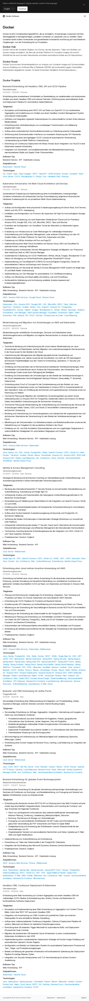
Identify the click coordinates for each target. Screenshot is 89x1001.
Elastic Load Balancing (25, 458)
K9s (14, 315)
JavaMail (46, 667)
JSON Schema (54, 174)
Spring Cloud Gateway (64, 664)
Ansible (25, 307)
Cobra (9, 174)
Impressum (51, 998)
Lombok (63, 667)
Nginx (71, 312)
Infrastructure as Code (53, 315)
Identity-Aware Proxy (22, 461)
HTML (40, 675)
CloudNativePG (9, 310)
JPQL (29, 667)
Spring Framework (33, 659)
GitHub (64, 310)
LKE (44, 304)
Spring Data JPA (33, 662)
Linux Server (8, 176)
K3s (15, 304)
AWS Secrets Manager (37, 312)
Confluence (45, 458)
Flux (44, 176)
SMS (24, 875)
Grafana (80, 310)
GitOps (38, 176)
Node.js (58, 675)
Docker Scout (10, 61)
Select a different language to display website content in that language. (30, 3)
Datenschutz (61, 998)
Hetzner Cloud (20, 167)
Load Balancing (70, 315)
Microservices (66, 681)
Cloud (53, 458)
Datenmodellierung (58, 678)
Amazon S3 (55, 307)
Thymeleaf (16, 667)
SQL (21, 452)
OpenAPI (43, 174)
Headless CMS (54, 176)
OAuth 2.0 (74, 452)
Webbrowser (20, 551)
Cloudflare (52, 312)
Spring (11, 452)
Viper (15, 174)
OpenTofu (7, 307)
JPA (23, 667)
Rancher (73, 304)
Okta (83, 558)
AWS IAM (81, 455)
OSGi (10, 767)
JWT (62, 558)
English (83, 998)
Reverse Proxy (44, 769)
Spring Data (20, 662)
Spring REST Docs (66, 662)
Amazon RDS (69, 455)
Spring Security (60, 659)
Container (73, 174)
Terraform (17, 307)
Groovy (28, 670)
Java (5, 452)
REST (35, 174)
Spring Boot (19, 659)
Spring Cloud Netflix (45, 664)
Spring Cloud (30, 664)
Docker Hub (9, 46)
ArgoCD (45, 307)
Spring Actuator (17, 664)
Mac (33, 561)
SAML (56, 558)
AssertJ (77, 667)
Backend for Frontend (35, 681)
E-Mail (43, 684)
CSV (11, 659)
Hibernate (37, 667)
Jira (37, 458)
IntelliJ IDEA (24, 678)
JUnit (70, 667)
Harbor (27, 310)
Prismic (47, 981)
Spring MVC (47, 659)
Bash (81, 174)
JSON (5, 659)
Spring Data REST (49, 662)
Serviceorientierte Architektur (50, 772)
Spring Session (74, 659)
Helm (77, 312)
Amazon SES (61, 673)
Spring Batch (8, 662)
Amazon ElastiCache (28, 673)
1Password (62, 312)
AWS (5, 297)
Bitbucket (38, 875)
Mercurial (61, 769)
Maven (36, 670)
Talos (66, 304)
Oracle (26, 452)
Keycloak (72, 310)
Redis (45, 452)
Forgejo (35, 310)
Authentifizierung (43, 561)
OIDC (66, 452)
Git (26, 315)
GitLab (57, 310)
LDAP (68, 558)
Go (4, 174)
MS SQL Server (26, 767)
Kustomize (7, 315)
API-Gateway (19, 681)
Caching (18, 769)
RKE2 (59, 304)
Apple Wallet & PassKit (56, 873)
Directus (65, 176)
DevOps (39, 315)
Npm (65, 675)
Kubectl (21, 315)
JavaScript (49, 675)
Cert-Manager (20, 312)
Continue (22, 9)
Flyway (54, 670)
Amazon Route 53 (46, 673)
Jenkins (21, 670)
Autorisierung (57, 561)
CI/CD (17, 176)
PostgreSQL (67, 307)
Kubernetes (7, 167)
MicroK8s (52, 304)
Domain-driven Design (40, 678)
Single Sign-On (9, 558)
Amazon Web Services (18, 297)
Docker (65, 174)
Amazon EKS (24, 304)
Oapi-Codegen (25, 174)
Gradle (30, 875)
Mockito (6, 670)
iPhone (32, 863)
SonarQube (46, 455)
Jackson (54, 667)
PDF (43, 873)
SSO (19, 558)
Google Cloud (35, 297)
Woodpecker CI (27, 176)
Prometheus (8, 312)
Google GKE (36, 304)
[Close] (84, 4)
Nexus (37, 455)
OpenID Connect (56, 452)
